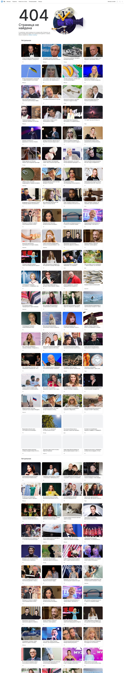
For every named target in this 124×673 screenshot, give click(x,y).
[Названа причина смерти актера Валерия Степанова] (51, 177)
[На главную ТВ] (4, 1)
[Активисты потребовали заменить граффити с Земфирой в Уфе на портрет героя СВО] (93, 424)
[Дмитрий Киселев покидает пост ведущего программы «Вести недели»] (93, 53)
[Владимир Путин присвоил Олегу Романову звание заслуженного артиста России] (31, 198)
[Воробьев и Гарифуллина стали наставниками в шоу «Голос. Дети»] (51, 486)
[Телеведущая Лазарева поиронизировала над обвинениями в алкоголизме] (31, 321)
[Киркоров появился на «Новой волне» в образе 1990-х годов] (72, 465)
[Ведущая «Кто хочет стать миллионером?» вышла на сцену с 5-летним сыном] (72, 616)
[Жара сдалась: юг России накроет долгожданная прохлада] (31, 156)
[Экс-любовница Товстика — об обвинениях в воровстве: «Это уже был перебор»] (31, 362)
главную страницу (32, 34)
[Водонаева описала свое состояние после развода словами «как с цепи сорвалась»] (31, 424)
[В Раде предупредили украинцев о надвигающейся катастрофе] (31, 74)
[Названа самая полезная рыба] (93, 280)
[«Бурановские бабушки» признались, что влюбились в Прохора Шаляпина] (93, 575)
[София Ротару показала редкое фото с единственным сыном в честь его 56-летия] (72, 595)
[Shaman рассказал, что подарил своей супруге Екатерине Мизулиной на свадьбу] (93, 595)
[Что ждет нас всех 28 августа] (93, 115)
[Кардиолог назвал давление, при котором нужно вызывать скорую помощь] (93, 616)
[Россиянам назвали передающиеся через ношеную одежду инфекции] (31, 301)
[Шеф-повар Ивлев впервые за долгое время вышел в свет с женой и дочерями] (72, 445)
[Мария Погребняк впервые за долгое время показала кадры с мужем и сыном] (72, 136)
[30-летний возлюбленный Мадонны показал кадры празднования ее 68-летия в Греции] (51, 616)
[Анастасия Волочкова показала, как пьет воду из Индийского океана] (93, 156)
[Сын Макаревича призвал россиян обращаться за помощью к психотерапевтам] (72, 533)
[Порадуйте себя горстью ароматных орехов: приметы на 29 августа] (72, 362)
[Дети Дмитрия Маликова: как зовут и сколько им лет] (51, 198)
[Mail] (2, 1)
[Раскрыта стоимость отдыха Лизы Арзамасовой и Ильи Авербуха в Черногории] (31, 218)
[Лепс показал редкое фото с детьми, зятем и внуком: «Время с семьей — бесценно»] (51, 280)
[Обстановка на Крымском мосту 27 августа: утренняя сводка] (72, 218)
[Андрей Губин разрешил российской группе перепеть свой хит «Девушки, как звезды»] (93, 486)
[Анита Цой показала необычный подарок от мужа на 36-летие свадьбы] (51, 342)
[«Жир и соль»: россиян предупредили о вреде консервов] (31, 177)
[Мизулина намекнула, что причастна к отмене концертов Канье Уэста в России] (93, 74)
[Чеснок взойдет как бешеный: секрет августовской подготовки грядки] (51, 156)
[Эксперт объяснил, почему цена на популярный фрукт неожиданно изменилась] (72, 74)
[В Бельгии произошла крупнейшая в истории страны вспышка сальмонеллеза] (31, 239)
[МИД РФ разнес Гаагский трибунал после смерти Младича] (31, 404)
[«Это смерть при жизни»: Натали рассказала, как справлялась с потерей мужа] (51, 74)
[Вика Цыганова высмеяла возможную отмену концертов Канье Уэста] (51, 321)
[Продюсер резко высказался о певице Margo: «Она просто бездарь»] (93, 218)
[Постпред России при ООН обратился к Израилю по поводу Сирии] (72, 486)
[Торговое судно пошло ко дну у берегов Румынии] (51, 445)
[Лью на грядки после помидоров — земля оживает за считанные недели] (93, 259)
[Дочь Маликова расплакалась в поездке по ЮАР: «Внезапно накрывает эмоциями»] (93, 404)
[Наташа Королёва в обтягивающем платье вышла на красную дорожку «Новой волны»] (72, 177)
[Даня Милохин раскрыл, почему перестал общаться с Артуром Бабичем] (72, 301)
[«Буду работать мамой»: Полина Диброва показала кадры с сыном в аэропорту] (51, 554)
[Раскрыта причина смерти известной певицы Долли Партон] (31, 259)
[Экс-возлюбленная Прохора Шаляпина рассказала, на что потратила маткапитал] (51, 533)
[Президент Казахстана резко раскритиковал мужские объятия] (51, 53)
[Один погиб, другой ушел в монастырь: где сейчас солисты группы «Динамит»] (93, 533)
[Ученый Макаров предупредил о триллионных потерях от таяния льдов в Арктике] (93, 301)
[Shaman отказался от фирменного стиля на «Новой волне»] (31, 136)
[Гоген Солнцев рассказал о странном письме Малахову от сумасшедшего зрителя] (31, 554)
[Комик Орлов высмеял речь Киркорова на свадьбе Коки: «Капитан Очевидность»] (93, 342)
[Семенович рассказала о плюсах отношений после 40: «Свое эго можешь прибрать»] (93, 177)
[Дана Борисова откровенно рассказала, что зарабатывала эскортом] (72, 115)
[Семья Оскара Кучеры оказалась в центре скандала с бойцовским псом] (31, 53)
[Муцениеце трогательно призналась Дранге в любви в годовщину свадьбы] (72, 239)
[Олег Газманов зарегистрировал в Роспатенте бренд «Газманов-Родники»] (51, 362)
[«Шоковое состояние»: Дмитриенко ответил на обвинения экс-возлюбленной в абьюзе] (93, 554)
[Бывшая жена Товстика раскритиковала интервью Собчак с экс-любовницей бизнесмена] (51, 218)
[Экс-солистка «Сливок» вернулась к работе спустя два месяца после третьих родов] (51, 383)
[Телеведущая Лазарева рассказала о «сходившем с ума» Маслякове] (31, 280)
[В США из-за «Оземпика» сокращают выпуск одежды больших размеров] (31, 533)
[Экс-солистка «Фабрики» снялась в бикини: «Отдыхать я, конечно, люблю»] (31, 342)
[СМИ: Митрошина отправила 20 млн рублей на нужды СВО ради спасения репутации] (51, 259)
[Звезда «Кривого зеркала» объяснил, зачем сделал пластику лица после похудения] (93, 239)
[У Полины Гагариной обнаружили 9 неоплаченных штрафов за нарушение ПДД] (93, 383)
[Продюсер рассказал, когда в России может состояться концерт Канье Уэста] (31, 486)
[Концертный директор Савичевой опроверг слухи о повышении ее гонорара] (72, 321)
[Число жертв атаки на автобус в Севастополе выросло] (51, 575)
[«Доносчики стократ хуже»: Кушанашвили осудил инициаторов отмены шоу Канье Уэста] (51, 115)
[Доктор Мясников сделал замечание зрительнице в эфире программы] (31, 95)
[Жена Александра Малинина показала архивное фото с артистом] (93, 95)
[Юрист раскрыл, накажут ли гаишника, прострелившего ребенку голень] (93, 198)
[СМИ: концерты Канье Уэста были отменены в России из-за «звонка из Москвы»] (72, 198)
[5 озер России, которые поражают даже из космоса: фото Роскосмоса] (51, 595)
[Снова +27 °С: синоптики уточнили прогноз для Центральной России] (51, 424)
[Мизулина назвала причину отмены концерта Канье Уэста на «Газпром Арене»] (31, 445)
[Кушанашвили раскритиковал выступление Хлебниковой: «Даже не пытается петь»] (31, 513)
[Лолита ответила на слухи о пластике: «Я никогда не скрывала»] (31, 465)
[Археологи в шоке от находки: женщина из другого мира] (72, 95)
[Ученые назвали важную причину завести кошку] (72, 554)
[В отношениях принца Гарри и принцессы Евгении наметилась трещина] (72, 342)
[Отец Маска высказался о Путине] (51, 95)
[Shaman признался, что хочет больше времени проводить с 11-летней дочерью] (72, 156)
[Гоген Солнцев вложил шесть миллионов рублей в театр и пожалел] (31, 616)
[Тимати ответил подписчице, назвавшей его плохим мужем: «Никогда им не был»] (31, 383)
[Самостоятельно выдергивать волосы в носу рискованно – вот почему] (51, 239)
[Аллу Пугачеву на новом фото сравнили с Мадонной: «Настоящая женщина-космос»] (72, 404)
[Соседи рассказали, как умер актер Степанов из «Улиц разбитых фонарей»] (51, 404)
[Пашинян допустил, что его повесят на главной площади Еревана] (72, 575)
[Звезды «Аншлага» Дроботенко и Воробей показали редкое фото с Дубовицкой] (51, 136)
